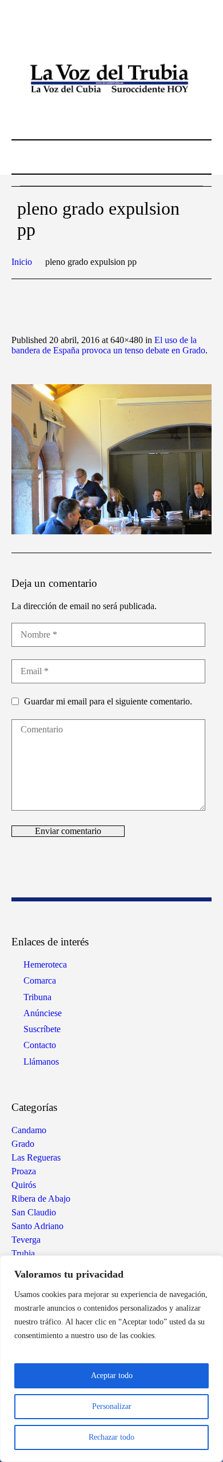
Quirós (23, 1185)
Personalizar (112, 1406)
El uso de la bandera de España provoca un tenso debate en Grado (108, 345)
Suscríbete (42, 1029)
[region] (111, 1358)
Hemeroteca (45, 964)
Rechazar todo (111, 1437)
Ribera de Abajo (40, 1198)
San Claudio (33, 1212)
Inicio (21, 262)
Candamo (28, 1130)
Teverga (26, 1239)
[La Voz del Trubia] (111, 79)
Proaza (23, 1171)
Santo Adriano (37, 1226)
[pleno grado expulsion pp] (111, 459)
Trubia (23, 1253)
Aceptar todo (112, 1375)
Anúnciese (42, 1013)
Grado (22, 1144)
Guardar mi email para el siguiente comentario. (108, 701)
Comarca (39, 980)
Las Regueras (36, 1157)
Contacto (39, 1045)
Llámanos (41, 1061)
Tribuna (37, 997)
